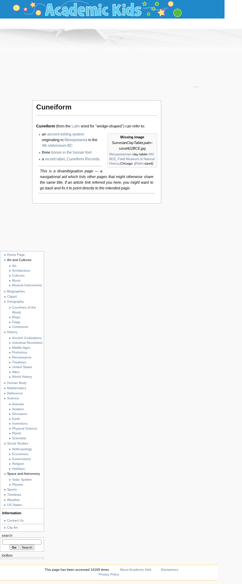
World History (22, 377)
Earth (16, 419)
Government (21, 459)
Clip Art (12, 527)
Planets (17, 484)
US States (14, 505)
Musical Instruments (27, 285)
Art (14, 266)
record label (55, 159)
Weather (13, 500)
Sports (12, 489)
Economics (20, 454)
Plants (16, 433)
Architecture (21, 270)
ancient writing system (65, 134)
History (12, 332)
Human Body (16, 383)
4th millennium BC (57, 146)
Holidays (18, 469)
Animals (18, 404)
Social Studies (17, 443)
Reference (15, 393)
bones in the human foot (71, 152)
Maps (16, 317)
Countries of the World (24, 310)
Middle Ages (21, 347)
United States (22, 367)
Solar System (22, 479)
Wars (16, 372)
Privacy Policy (109, 574)
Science (13, 398)
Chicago (126, 163)
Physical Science (24, 428)
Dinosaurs (19, 414)
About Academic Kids (135, 569)
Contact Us (15, 520)
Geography (15, 301)
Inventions (19, 423)
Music (16, 280)
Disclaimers (169, 569)
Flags (16, 322)
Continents (20, 327)
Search (7, 535)
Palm (139, 163)
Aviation (18, 409)
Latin (76, 126)
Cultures (18, 275)
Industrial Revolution (27, 342)
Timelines (19, 362)
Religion (18, 464)
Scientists (19, 438)
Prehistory (19, 352)
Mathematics (16, 388)
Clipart (12, 296)
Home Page (16, 255)
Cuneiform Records (83, 159)
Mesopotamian (120, 154)
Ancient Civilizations (27, 338)
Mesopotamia (76, 140)
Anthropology (22, 449)
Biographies (16, 291)
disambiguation (70, 171)
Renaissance (21, 357)
